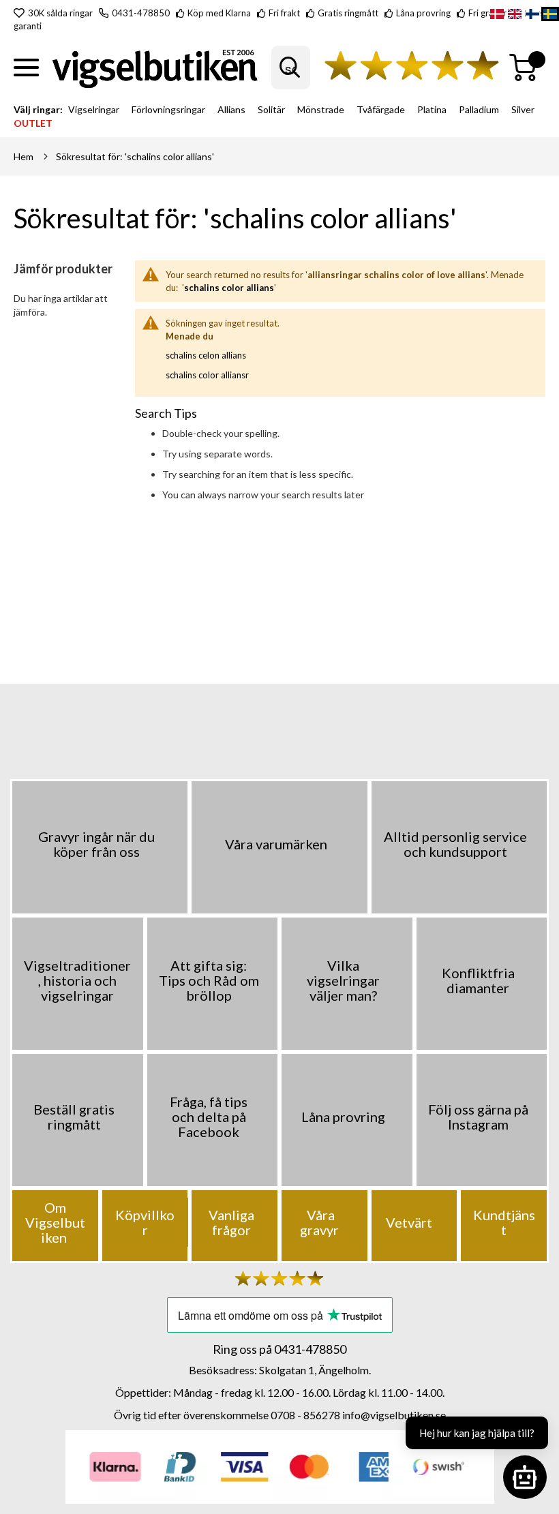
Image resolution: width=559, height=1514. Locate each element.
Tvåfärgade (381, 109)
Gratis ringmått (348, 12)
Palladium (479, 109)
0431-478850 (141, 12)
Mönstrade (320, 109)
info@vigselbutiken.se (394, 1414)
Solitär (271, 109)
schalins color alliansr (207, 374)
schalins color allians (229, 287)
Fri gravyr (487, 12)
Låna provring (423, 12)
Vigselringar (93, 109)
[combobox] (290, 67)
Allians (231, 109)
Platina (432, 109)
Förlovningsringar (168, 109)
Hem (23, 156)
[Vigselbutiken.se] (155, 68)
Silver (522, 109)
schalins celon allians (206, 355)
